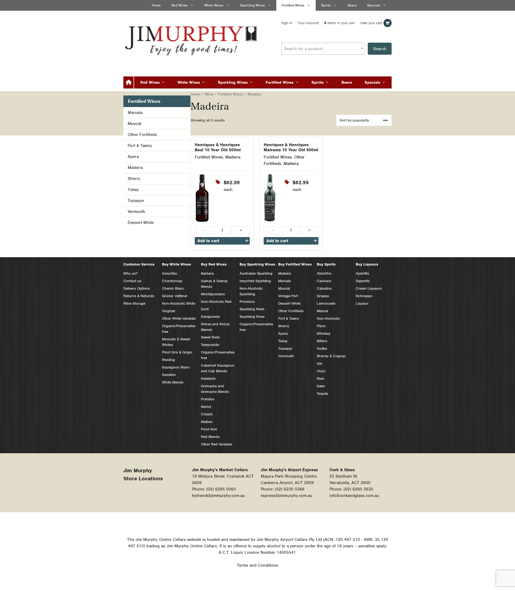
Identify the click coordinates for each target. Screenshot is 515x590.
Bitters (322, 341)
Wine (209, 94)
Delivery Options (136, 288)
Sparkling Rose (252, 316)
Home (156, 5)
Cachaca (324, 281)
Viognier (168, 311)
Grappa (323, 296)
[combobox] (323, 49)
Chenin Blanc (173, 288)
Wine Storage (134, 303)
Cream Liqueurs (369, 288)
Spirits (326, 5)
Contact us (132, 281)
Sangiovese (210, 316)
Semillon (169, 375)
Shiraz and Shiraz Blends (215, 327)
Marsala (135, 112)
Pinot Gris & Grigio (177, 352)
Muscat (134, 123)
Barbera (207, 273)
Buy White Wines (176, 264)
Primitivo (208, 399)
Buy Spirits (326, 264)
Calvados (324, 288)
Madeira (232, 157)
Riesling (168, 359)
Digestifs (363, 281)
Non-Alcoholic (328, 318)
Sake (321, 386)
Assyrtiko (169, 273)
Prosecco (247, 301)
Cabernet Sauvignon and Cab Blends (217, 368)
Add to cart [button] (208, 241)
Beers (352, 5)
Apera (133, 156)
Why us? (130, 273)
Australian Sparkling (256, 273)
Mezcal (322, 311)
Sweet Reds (210, 337)
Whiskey (323, 333)
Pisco (321, 326)
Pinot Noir (209, 429)
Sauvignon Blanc (176, 367)
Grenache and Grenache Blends (215, 389)
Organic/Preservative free (179, 329)
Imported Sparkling (255, 281)
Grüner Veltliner (174, 296)
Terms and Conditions (257, 565)
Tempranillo (210, 344)
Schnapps (364, 296)
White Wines (213, 5)
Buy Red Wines (214, 264)
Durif (205, 309)
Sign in (286, 23)
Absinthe (324, 273)
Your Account (308, 23)
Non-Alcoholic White (178, 303)
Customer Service (138, 264)
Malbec (206, 421)
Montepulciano (213, 294)
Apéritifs (362, 273)
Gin (319, 363)
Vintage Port (288, 296)
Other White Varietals (179, 318)
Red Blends (210, 436)
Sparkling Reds (252, 309)
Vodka (322, 348)
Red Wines (179, 5)
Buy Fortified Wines (295, 264)
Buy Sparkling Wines (257, 264)
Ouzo (321, 371)
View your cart (371, 23)
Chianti (206, 414)
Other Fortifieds (142, 134)
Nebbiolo (208, 378)
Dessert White (141, 222)
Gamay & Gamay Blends (214, 284)
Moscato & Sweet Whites (176, 342)
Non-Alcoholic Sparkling (251, 291)
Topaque (136, 200)
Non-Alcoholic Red (216, 301)
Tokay (133, 189)
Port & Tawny (140, 145)
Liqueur (362, 303)
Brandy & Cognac (331, 356)
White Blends (172, 382)
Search (379, 48)
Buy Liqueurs (367, 264)
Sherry (134, 178)
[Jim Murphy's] (191, 39)
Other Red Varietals (216, 444)
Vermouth (136, 211)
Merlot (206, 406)
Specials (373, 5)
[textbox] (323, 49)
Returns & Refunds (138, 296)
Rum (320, 378)
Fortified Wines (293, 5)
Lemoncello (326, 303)
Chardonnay (172, 281)
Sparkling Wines (252, 5)
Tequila (322, 393)
